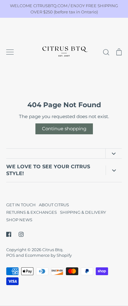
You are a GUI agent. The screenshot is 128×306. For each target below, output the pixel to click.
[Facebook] (8, 234)
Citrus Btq (52, 249)
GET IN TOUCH (21, 204)
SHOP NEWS (19, 219)
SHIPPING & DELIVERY (83, 212)
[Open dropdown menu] (113, 153)
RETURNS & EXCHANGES (31, 212)
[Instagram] (21, 234)
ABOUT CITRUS (54, 204)
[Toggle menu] (10, 52)
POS (10, 255)
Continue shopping (64, 128)
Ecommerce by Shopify (48, 255)
